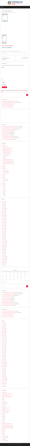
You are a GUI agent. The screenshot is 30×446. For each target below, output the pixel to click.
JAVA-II (3, 416)
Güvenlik (3, 168)
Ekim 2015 (3, 239)
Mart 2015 (3, 369)
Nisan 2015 (3, 246)
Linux (3, 177)
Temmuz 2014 (4, 379)
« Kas (3, 281)
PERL (3, 192)
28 (2, 279)
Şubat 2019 (3, 212)
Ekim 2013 (3, 386)
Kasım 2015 (3, 238)
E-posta (3, 82)
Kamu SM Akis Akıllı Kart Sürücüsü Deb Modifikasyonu (10, 126)
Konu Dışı (3, 174)
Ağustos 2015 (4, 362)
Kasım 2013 (3, 263)
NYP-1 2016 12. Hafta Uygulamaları (7, 45)
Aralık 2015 (3, 236)
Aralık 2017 (3, 215)
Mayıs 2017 (3, 222)
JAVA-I (4, 156)
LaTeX (3, 419)
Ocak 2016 (3, 235)
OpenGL (4, 190)
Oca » (5, 281)
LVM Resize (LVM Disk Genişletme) (7, 136)
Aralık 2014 (3, 372)
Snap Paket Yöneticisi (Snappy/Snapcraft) (8, 137)
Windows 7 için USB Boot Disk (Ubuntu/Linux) (9, 101)
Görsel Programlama (6, 152)
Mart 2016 (3, 355)
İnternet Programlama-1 (6, 153)
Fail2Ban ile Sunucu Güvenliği (6, 133)
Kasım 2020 (3, 202)
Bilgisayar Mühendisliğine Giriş (6, 396)
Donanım (3, 165)
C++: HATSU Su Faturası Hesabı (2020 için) (8, 129)
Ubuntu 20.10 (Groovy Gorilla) (6, 130)
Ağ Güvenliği (4, 392)
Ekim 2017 (3, 218)
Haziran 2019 (4, 209)
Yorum (3, 67)
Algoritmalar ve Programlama (7, 148)
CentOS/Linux (4, 402)
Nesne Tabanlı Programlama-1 (7, 159)
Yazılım (3, 439)
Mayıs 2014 (3, 260)
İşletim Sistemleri (5, 155)
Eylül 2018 (3, 335)
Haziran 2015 (4, 243)
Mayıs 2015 (3, 245)
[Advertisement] (15, 28)
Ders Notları (4, 146)
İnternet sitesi (4, 84)
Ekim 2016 (3, 228)
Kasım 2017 (3, 216)
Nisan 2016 (3, 232)
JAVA (3, 189)
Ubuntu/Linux (5, 180)
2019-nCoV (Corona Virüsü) (6, 105)
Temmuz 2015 (4, 242)
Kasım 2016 (3, 226)
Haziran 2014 (4, 259)
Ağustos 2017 (4, 219)
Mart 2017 (3, 345)
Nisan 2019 (3, 211)
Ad (2, 79)
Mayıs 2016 (3, 352)
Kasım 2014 (3, 252)
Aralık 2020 (3, 201)
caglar (12, 12)
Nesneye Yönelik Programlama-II (8, 163)
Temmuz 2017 (4, 221)
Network (3, 183)
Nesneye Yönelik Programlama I (7, 162)
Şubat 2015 (3, 249)
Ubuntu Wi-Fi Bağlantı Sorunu (6, 139)
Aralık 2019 (3, 328)
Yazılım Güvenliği (5, 172)
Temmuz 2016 (4, 229)
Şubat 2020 (3, 205)
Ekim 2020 (3, 204)
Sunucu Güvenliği (5, 171)
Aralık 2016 (3, 225)
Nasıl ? (3, 182)
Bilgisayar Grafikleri (5, 149)
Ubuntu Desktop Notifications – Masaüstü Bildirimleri (10, 102)
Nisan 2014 (3, 262)
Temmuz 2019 (4, 208)
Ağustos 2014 (4, 256)
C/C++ (3, 400)
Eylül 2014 (3, 255)
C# (3, 186)
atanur (12, 106)
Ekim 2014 (3, 253)
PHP (3, 193)
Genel (3, 166)
